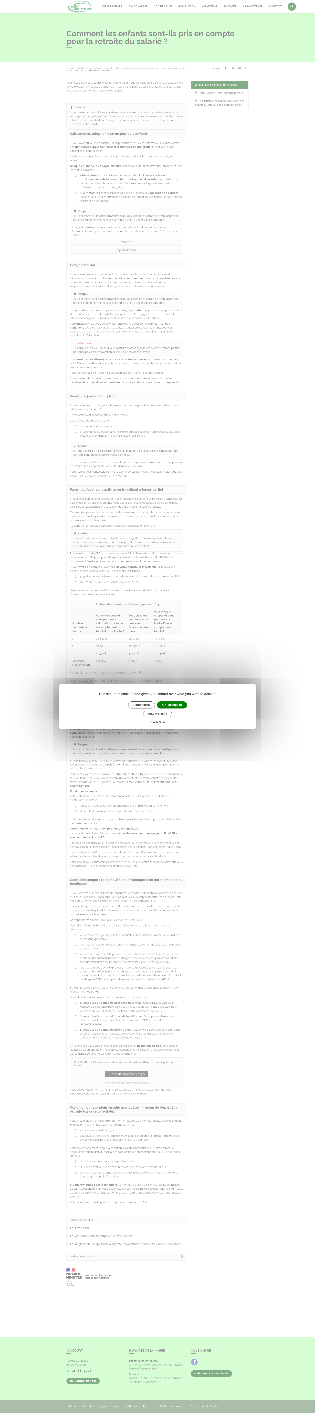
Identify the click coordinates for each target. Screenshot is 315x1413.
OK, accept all (172, 705)
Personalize (141, 705)
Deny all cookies (157, 713)
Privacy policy (157, 721)
